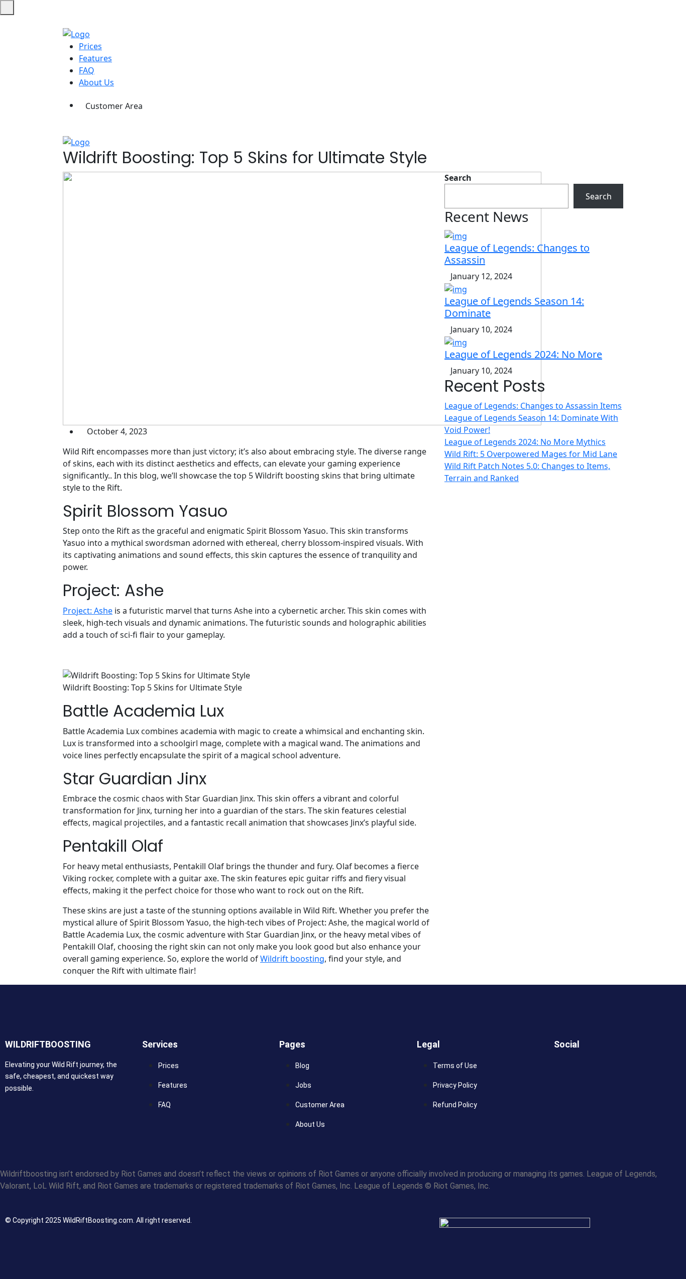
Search (458, 177)
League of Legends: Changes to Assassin (517, 254)
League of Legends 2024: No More (523, 354)
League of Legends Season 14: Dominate (514, 307)
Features (95, 58)
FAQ (86, 70)
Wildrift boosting (292, 958)
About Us (96, 82)
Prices (90, 46)
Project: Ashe (87, 610)
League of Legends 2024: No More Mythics (525, 441)
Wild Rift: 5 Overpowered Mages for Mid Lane (530, 453)
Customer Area (114, 105)
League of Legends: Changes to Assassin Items (533, 405)
